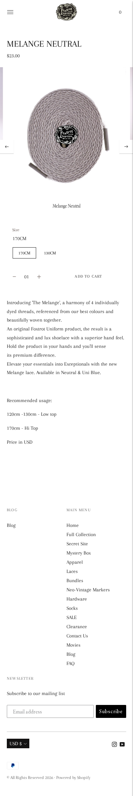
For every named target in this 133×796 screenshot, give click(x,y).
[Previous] (7, 146)
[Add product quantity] (14, 276)
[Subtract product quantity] (39, 276)
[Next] (126, 146)
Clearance (76, 626)
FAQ (70, 663)
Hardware (76, 599)
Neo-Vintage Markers (88, 589)
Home (72, 525)
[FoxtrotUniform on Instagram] (114, 745)
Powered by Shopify (73, 777)
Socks (72, 608)
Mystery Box (78, 553)
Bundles (74, 580)
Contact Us (77, 635)
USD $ (16, 743)
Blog (11, 525)
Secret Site (77, 543)
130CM (50, 252)
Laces (72, 571)
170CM (24, 252)
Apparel (74, 562)
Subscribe (111, 711)
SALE (71, 617)
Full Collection (81, 534)
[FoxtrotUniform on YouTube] (122, 745)
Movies (73, 645)
